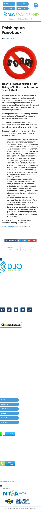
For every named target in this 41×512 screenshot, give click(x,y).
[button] (10, 240)
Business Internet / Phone (10, 338)
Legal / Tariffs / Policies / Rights (12, 388)
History (2, 397)
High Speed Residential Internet (12, 342)
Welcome (12, 19)
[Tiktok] (29, 309)
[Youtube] (16, 309)
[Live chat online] (7, 436)
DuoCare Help (5, 384)
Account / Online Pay (8, 333)
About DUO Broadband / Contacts (13, 392)
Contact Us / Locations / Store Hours (14, 302)
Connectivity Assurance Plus (11, 380)
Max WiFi (3, 346)
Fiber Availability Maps (9, 359)
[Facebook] (2, 309)
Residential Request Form (10, 363)
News (2, 376)
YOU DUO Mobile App (8, 350)
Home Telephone (7, 355)
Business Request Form (9, 367)
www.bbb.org (7, 227)
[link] (36, 5)
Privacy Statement (7, 475)
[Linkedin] (22, 309)
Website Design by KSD (7, 482)
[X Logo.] (9, 309)
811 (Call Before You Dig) (10, 371)
